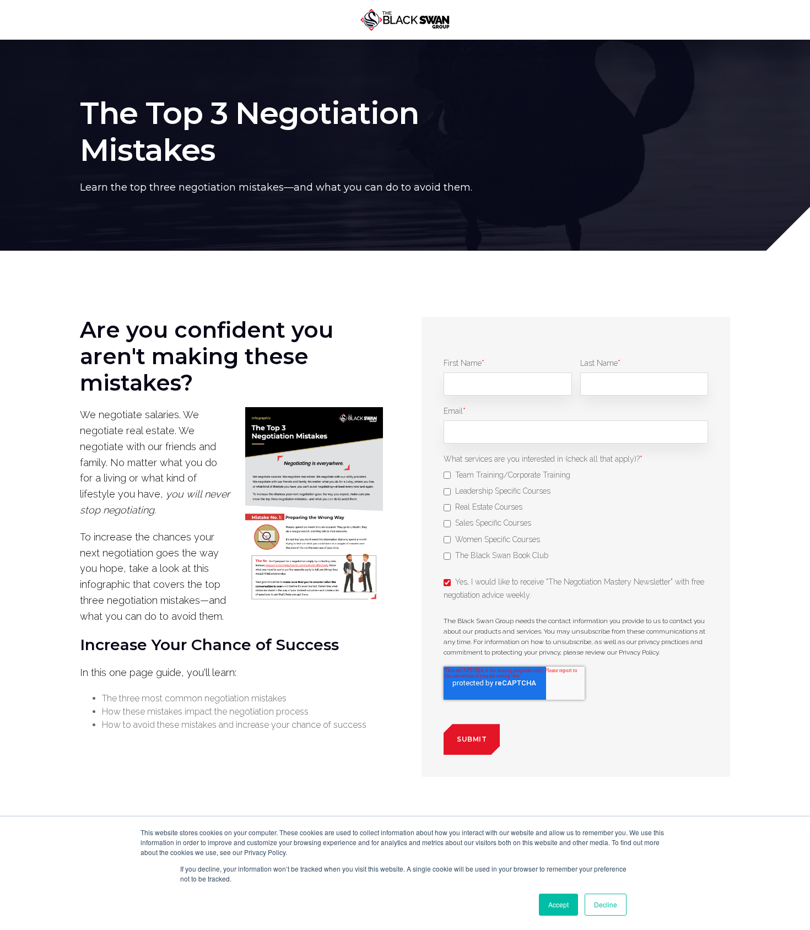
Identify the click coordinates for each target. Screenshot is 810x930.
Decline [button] (605, 904)
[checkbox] (576, 516)
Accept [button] (558, 904)
